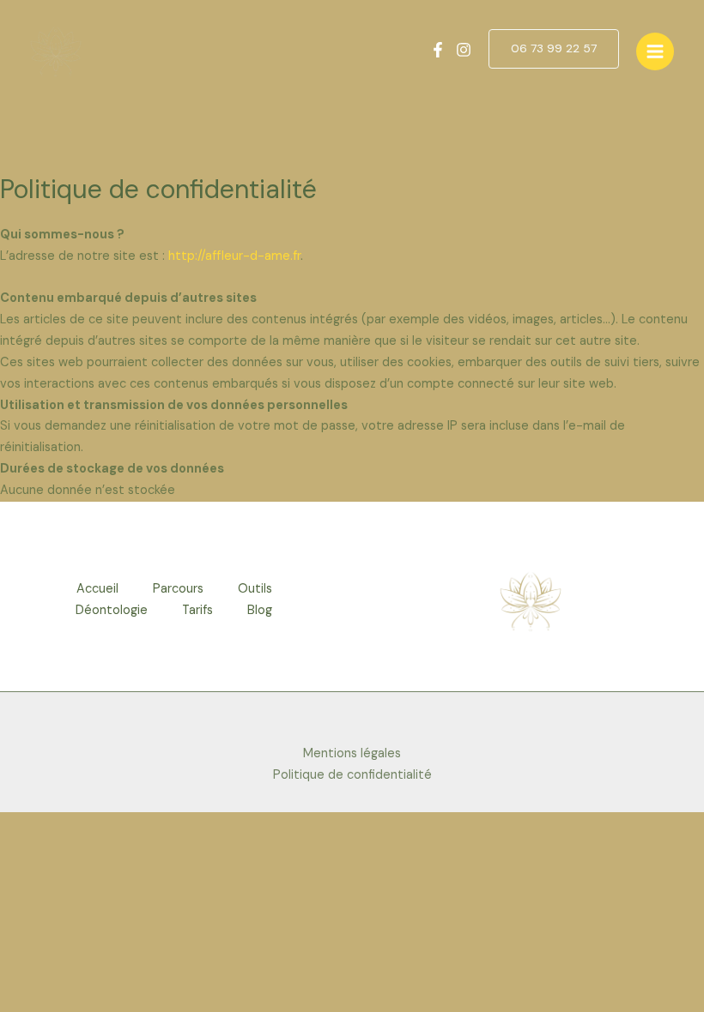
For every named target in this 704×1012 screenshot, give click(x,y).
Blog (259, 610)
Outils (255, 589)
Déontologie (112, 610)
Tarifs (197, 610)
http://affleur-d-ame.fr (234, 256)
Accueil (97, 589)
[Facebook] (438, 49)
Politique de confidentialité (352, 775)
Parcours (178, 589)
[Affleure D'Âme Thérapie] (56, 51)
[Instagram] (463, 49)
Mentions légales (352, 753)
